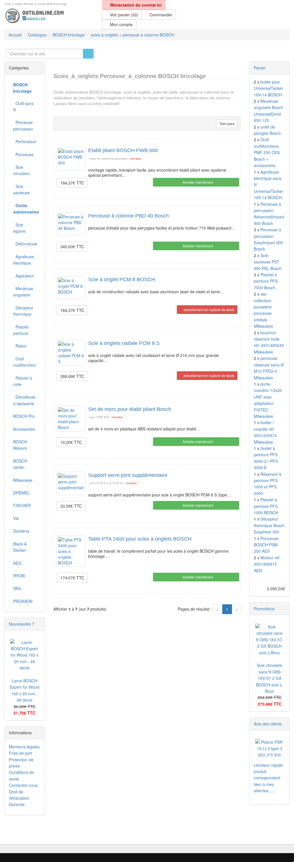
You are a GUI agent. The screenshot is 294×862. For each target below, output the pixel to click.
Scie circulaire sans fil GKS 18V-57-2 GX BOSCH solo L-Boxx (269, 678)
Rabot (19, 346)
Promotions (264, 608)
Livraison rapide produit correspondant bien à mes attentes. (268, 778)
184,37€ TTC (72, 183)
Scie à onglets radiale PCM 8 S (124, 343)
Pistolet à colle (22, 381)
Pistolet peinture (21, 330)
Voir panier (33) (123, 15)
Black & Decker (20, 547)
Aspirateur (23, 276)
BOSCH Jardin (20, 464)
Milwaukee (22, 480)
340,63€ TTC (72, 246)
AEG (17, 563)
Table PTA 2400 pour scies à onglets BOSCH (140, 539)
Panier (260, 68)
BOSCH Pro (24, 416)
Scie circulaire (21, 170)
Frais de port (20, 753)
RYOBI (19, 575)
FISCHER (22, 505)
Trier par (225, 123)
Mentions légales (24, 747)
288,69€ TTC (72, 376)
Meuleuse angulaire (23, 292)
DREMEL (21, 493)
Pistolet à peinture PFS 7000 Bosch (266, 281)
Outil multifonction (24, 362)
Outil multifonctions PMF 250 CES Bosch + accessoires (267, 152)
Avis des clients (268, 724)
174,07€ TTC (72, 578)
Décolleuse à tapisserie (24, 400)
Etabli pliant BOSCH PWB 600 (123, 150)
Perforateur (24, 141)
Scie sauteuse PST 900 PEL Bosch (268, 262)
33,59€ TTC (71, 506)
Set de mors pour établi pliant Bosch (129, 409)
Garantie (17, 804)
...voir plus (134, 158)
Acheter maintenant (197, 182)
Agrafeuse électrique (23, 260)
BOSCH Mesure (20, 445)
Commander (160, 15)
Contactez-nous (23, 785)
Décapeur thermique (23, 311)
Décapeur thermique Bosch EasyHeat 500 (269, 525)
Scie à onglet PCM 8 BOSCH (121, 279)
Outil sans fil (23, 106)
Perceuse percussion (23, 125)
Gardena (21, 531)
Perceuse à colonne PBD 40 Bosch (128, 216)
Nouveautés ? (21, 624)
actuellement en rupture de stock (208, 309)
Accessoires (24, 429)
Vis (16, 518)
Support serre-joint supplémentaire (127, 475)
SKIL (17, 588)
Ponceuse (23, 154)
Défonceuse (25, 243)
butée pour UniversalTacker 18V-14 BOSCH (268, 88)
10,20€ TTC (71, 442)
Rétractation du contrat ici (135, 5)
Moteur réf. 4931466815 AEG (267, 564)
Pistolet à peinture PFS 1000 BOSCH (266, 506)
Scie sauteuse (21, 189)
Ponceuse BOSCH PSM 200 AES (266, 544)
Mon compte (121, 24)
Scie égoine (19, 228)
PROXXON (22, 601)
